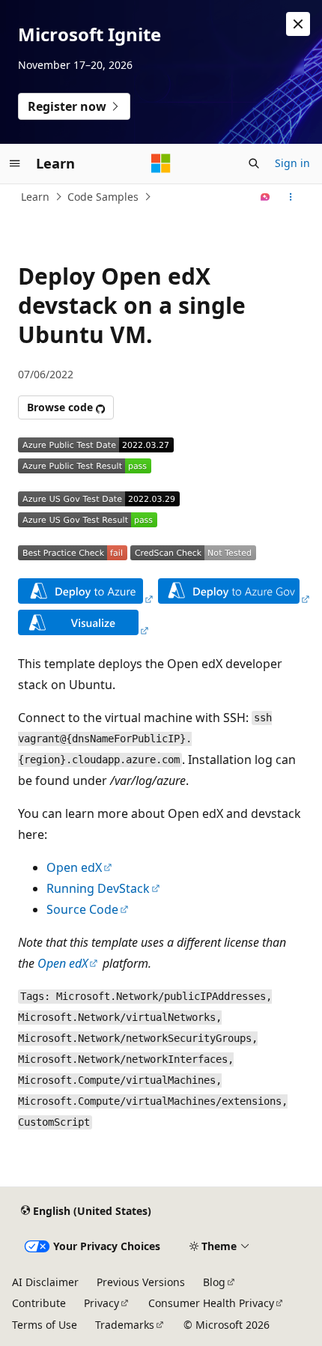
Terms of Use (44, 1325)
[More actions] (291, 197)
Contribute (39, 1303)
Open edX (74, 867)
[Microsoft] (161, 163)
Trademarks (124, 1325)
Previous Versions (141, 1282)
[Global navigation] (15, 163)
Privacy (101, 1303)
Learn (35, 197)
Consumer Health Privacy (211, 1303)
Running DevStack (98, 888)
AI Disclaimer (45, 1282)
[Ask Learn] (265, 197)
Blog (214, 1282)
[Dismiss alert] (298, 24)
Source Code (82, 909)
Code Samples (103, 197)
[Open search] (254, 163)
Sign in (292, 163)
